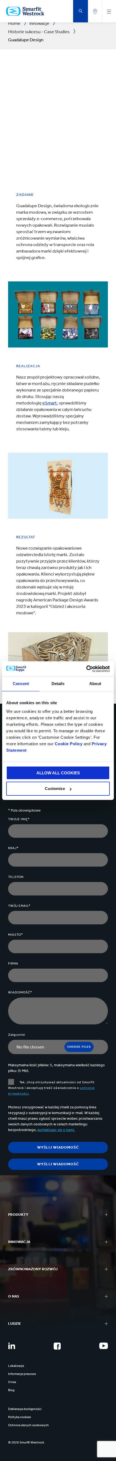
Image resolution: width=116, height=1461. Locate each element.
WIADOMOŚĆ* (20, 992)
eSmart (49, 403)
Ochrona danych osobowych (28, 1425)
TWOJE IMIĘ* (19, 819)
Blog (11, 1390)
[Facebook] (57, 1346)
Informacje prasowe (22, 1374)
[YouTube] (103, 1346)
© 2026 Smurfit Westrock (26, 1442)
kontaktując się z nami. (56, 1130)
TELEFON (15, 877)
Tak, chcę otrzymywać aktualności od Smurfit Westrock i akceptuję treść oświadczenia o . (51, 1087)
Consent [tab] (21, 683)
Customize (55, 788)
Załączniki (16, 1035)
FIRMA (13, 963)
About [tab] (95, 683)
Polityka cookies (19, 1417)
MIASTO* (15, 934)
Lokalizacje (16, 1366)
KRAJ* (13, 848)
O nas (12, 1382)
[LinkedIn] (11, 1346)
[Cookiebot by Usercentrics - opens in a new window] (86, 668)
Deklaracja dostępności (25, 1409)
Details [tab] (58, 683)
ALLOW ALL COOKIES (58, 773)
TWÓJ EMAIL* (19, 906)
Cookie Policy (69, 743)
